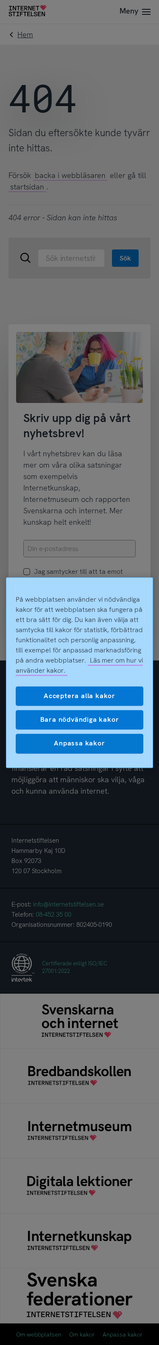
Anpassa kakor (79, 743)
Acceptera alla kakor (79, 695)
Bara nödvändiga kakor (79, 719)
